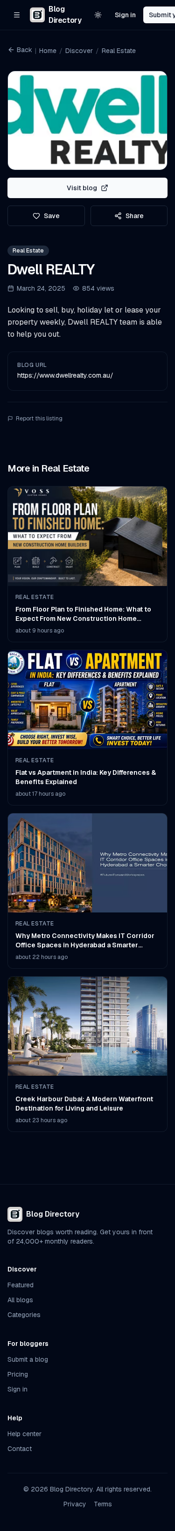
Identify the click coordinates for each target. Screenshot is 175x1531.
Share (135, 216)
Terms (103, 1504)
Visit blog (82, 188)
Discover (79, 51)
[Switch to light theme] (98, 15)
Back (24, 50)
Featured (20, 1285)
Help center (24, 1434)
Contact (19, 1448)
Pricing (17, 1374)
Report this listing (39, 418)
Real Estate (119, 51)
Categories (24, 1315)
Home (47, 51)
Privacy (74, 1504)
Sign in (125, 15)
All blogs (20, 1300)
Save (52, 216)
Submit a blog (27, 1359)
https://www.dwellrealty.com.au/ (65, 375)
